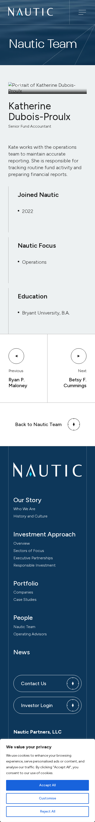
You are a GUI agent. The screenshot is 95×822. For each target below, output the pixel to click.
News (21, 652)
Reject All (47, 811)
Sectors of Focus (28, 550)
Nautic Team (24, 626)
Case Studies (25, 599)
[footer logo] (47, 470)
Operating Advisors (30, 634)
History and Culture (30, 516)
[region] (47, 780)
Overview (21, 543)
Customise (47, 798)
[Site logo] (30, 15)
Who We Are (24, 509)
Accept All (47, 785)
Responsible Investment (34, 565)
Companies (23, 592)
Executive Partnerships (33, 558)
